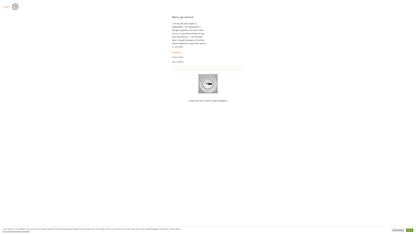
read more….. (177, 52)
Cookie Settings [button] (398, 230)
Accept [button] (409, 230)
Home (6, 7)
